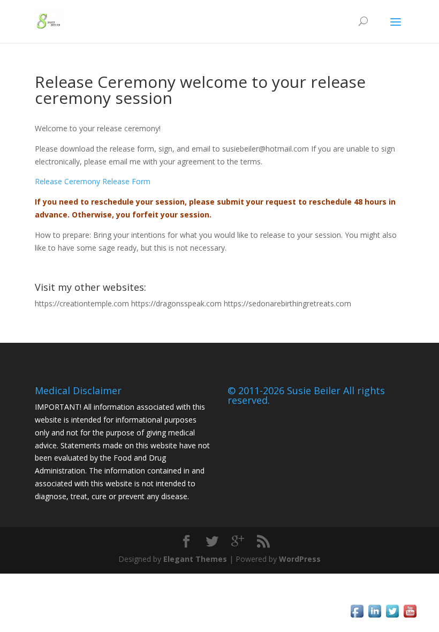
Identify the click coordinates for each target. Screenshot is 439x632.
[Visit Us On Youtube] (410, 617)
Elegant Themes (195, 559)
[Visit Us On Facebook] (357, 617)
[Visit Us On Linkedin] (374, 617)
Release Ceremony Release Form (92, 181)
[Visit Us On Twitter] (392, 617)
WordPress (300, 559)
